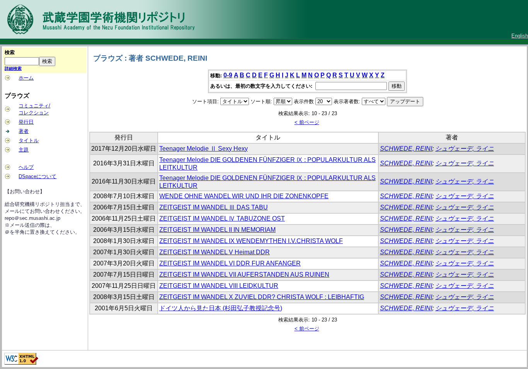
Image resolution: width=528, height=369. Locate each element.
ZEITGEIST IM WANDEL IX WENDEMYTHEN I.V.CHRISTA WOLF (251, 241)
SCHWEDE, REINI (406, 148)
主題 (24, 150)
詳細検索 (13, 68)
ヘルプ (26, 167)
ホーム (26, 78)
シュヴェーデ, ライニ (464, 148)
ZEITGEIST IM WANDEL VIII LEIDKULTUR (218, 285)
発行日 (26, 122)
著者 (24, 131)
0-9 (227, 75)
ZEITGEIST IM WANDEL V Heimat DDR (214, 252)
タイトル (29, 140)
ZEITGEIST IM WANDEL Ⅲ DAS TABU (213, 207)
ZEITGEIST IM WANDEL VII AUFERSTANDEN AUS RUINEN (244, 274)
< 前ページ (307, 122)
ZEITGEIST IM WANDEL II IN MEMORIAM (217, 229)
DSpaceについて (37, 176)
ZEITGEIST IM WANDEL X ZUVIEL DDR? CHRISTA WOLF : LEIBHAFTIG (261, 297)
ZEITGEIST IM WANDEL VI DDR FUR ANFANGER (230, 263)
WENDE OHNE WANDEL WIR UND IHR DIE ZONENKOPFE (244, 196)
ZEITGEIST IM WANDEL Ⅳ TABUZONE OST (222, 218)
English (519, 36)
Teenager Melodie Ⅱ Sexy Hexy (203, 148)
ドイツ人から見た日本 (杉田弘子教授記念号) (220, 308)
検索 (10, 52)
